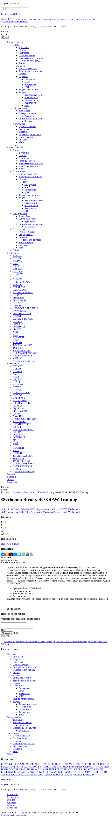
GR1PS (16, 303)
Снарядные (30, 79)
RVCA (16, 340)
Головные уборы (27, 55)
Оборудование (20, 108)
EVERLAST (19, 287)
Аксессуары (19, 124)
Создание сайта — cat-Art (14, 815)
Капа (26, 105)
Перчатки (23, 76)
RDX (15, 334)
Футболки (24, 47)
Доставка (11, 477)
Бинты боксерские (28, 68)
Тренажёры (24, 110)
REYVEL (17, 255)
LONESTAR (19, 324)
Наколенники (31, 97)
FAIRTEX (18, 295)
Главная (11, 474)
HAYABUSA (19, 311)
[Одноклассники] (7, 554)
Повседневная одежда (30, 60)
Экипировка (19, 66)
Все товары (12, 794)
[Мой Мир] (15, 554)
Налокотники (31, 100)
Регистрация (7, 14)
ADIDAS (17, 261)
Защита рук (30, 103)
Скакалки (23, 139)
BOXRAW (18, 274)
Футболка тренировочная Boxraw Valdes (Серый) (28, 641)
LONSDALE (19, 326)
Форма (22, 63)
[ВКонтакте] (3, 554)
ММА (27, 81)
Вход (17, 14)
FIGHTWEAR (20, 300)
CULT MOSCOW (21, 282)
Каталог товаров (15, 42)
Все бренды (13, 253)
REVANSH (18, 337)
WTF (26, 87)
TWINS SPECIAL (21, 350)
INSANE (17, 316)
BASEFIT (17, 268)
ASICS (16, 266)
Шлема (22, 74)
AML (15, 263)
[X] (11, 554)
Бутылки (23, 132)
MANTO (17, 329)
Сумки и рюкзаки (27, 126)
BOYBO (17, 276)
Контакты (12, 482)
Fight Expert (18, 297)
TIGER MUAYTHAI (23, 345)
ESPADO (17, 284)
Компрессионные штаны (31, 58)
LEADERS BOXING (23, 319)
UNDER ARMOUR (22, 355)
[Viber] (27, 554)
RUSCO (17, 258)
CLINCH (17, 279)
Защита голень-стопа (29, 89)
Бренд (10, 609)
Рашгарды (24, 53)
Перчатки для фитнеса (30, 134)
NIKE (16, 332)
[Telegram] (31, 554)
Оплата (10, 479)
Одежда (17, 45)
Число (16, 633)
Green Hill (18, 305)
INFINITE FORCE (22, 313)
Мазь (21, 142)
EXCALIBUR (20, 290)
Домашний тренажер (23, 361)
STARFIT (17, 342)
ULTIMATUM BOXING (25, 353)
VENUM (17, 358)
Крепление (29, 116)
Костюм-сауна (26, 137)
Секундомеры (26, 129)
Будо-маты (29, 121)
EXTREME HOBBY (23, 292)
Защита (22, 92)
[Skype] (19, 554)
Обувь (16, 145)
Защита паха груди (33, 95)
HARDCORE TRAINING (25, 308)
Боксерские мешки (28, 113)
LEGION (17, 321)
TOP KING (18, 348)
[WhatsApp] (23, 554)
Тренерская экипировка (30, 71)
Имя (3, 629)
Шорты (22, 50)
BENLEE (17, 271)
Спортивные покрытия (30, 118)
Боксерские (30, 84)
